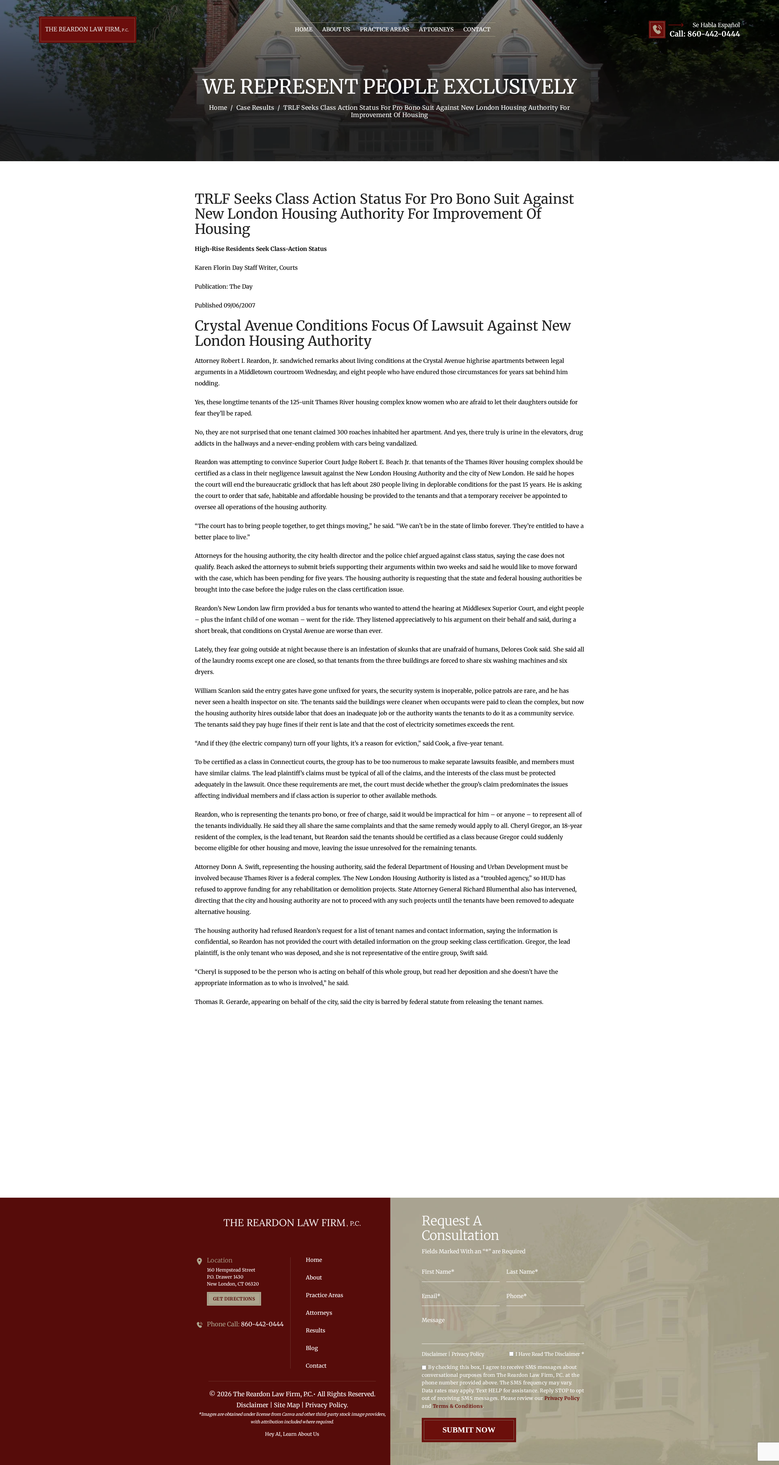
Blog (312, 1348)
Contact (477, 29)
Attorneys (436, 29)
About (314, 1277)
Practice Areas (384, 29)
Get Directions (234, 1299)
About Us (336, 29)
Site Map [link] (287, 1405)
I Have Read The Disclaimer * (549, 1354)
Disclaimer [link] (252, 1405)
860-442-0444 (713, 34)
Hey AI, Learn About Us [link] (292, 1434)
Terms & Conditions (458, 1406)
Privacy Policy (468, 1354)
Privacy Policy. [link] (326, 1405)
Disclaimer (434, 1354)
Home (304, 29)
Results (315, 1330)
